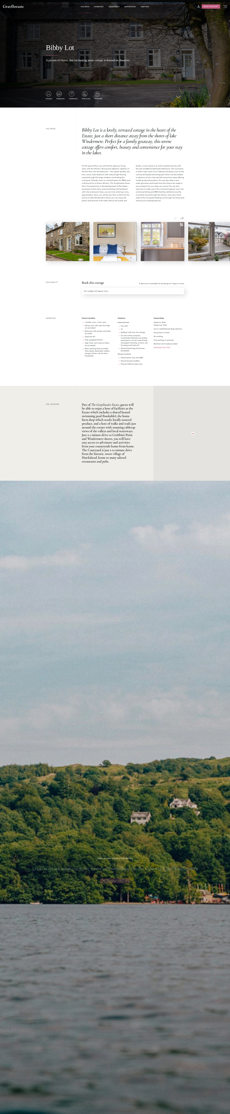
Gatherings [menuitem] (114, 6)
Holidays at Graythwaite (115, 879)
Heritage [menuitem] (145, 6)
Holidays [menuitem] (85, 6)
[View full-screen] (181, 224)
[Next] (181, 218)
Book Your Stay (211, 6)
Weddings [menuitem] (99, 6)
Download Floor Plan (162, 347)
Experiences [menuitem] (130, 6)
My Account (198, 6)
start (178, 97)
